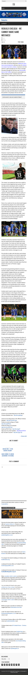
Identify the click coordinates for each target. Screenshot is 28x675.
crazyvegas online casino (7, 599)
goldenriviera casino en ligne (7, 587)
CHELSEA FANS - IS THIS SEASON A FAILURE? (8, 450)
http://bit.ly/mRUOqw (12, 420)
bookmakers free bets (16, 607)
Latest (4, 23)
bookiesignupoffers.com (7, 565)
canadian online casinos (11, 576)
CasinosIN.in (4, 504)
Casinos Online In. (10, 524)
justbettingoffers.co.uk (6, 535)
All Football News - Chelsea (19, 625)
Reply (3, 38)
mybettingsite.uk (14, 648)
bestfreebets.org (5, 559)
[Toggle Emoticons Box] (2, 467)
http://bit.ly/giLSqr (17, 432)
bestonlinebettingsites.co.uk (8, 613)
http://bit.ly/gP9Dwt (6, 423)
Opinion (4, 39)
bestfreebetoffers (11, 621)
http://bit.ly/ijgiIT (16, 429)
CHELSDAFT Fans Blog (14, 671)
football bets (20, 631)
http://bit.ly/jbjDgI (18, 415)
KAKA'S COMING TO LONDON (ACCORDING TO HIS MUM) (8, 455)
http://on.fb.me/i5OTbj (6, 427)
